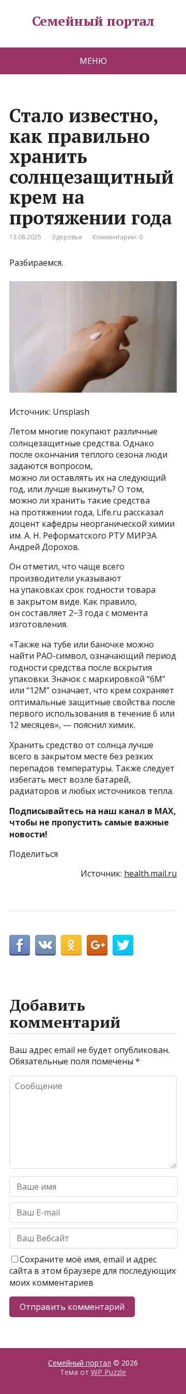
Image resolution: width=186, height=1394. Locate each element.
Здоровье (67, 237)
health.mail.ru (150, 873)
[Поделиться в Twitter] (123, 945)
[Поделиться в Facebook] (19, 945)
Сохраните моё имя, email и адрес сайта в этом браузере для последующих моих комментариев (92, 1271)
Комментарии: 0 (117, 237)
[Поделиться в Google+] (97, 945)
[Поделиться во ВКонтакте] (45, 945)
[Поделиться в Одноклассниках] (71, 945)
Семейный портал (93, 21)
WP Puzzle (108, 1372)
